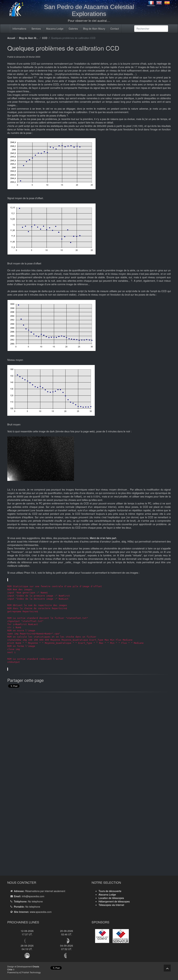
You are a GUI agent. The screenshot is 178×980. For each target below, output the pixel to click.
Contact (114, 28)
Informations (19, 28)
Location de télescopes (111, 898)
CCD (44, 38)
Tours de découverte (110, 891)
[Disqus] (89, 739)
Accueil (11, 38)
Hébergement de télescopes (114, 901)
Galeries (73, 28)
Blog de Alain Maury (94, 28)
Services (36, 28)
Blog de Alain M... (28, 38)
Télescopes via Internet (111, 905)
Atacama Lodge (54, 28)
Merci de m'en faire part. (103, 538)
